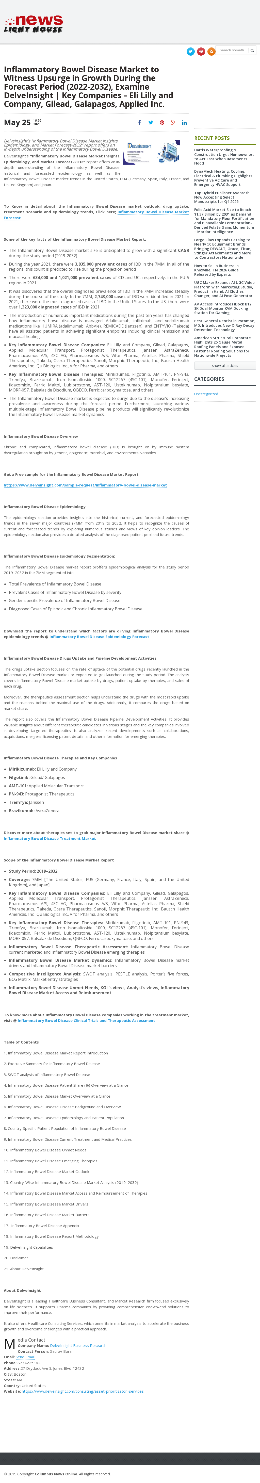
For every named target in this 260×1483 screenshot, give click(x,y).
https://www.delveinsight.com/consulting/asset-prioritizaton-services (83, 1391)
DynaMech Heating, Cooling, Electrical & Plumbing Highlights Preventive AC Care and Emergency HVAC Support (223, 178)
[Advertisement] (163, 24)
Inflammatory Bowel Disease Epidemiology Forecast (99, 636)
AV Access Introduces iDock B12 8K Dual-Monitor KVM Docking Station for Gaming (222, 308)
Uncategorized (206, 394)
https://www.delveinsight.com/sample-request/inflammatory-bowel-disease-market (85, 484)
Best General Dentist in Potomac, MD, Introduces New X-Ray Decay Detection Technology (224, 325)
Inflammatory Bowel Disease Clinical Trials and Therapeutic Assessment (86, 1020)
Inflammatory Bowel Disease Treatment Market (50, 838)
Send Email (25, 1356)
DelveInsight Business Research (78, 1345)
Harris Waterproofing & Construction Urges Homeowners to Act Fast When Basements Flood (224, 157)
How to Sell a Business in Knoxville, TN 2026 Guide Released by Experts (216, 270)
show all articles (225, 365)
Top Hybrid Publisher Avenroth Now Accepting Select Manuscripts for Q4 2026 (222, 197)
